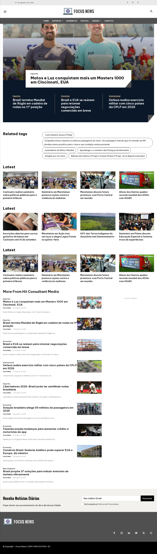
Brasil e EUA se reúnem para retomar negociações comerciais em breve (77, 105)
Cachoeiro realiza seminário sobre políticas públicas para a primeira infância (20, 195)
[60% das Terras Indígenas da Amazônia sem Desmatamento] (97, 221)
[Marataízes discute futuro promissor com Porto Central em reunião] (97, 180)
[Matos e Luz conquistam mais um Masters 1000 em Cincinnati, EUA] (78, 52)
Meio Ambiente (9, 469)
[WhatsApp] (151, 533)
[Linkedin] (129, 533)
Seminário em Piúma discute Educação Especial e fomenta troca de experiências (135, 236)
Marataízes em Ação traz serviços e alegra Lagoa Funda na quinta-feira (59, 236)
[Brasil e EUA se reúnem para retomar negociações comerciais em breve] (89, 345)
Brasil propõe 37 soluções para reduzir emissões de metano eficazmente (35, 473)
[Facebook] (128, 3)
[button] (151, 11)
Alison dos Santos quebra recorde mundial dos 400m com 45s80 (134, 195)
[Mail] (136, 533)
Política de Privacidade (108, 504)
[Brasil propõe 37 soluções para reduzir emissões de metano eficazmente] (89, 472)
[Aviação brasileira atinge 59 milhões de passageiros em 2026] (89, 409)
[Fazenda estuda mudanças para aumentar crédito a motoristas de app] (89, 430)
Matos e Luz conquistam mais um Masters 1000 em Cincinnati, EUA (77, 79)
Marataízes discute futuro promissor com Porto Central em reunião (96, 195)
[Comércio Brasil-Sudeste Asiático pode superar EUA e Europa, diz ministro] (89, 451)
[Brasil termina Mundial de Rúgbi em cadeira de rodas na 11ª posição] (89, 324)
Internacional (114, 96)
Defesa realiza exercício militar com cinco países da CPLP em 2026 (126, 103)
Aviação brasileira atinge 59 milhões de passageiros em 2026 (38, 409)
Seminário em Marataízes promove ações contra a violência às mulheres (56, 195)
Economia (65, 96)
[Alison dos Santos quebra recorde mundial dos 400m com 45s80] (136, 180)
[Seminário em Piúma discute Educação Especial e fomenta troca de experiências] (136, 221)
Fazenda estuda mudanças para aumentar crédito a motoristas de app (36, 430)
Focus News (7, 308)
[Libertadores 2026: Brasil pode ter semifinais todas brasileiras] (89, 387)
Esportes (34, 73)
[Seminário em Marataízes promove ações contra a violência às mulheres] (59, 180)
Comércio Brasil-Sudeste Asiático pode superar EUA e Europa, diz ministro (38, 451)
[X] (138, 3)
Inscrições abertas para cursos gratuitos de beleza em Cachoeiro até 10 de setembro (20, 236)
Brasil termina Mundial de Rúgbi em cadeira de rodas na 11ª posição (30, 103)
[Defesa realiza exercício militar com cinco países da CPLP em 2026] (89, 366)
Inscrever (147, 498)
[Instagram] (133, 3)
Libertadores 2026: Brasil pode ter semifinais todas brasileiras (36, 388)
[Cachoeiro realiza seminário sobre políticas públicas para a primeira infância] (20, 180)
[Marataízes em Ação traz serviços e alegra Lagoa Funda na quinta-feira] (59, 221)
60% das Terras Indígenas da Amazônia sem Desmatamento (97, 235)
